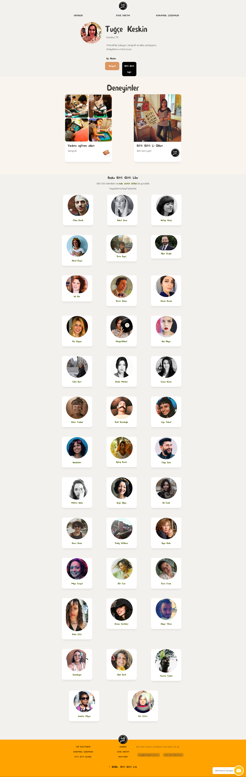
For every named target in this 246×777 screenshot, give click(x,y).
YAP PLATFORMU (83, 747)
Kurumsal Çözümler (167, 15)
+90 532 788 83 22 (173, 755)
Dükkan (123, 747)
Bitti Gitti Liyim (129, 69)
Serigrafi (112, 66)
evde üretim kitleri (128, 183)
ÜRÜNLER (78, 15)
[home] (123, 740)
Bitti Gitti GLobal (83, 757)
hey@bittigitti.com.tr (148, 755)
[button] (78, 15)
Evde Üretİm (123, 15)
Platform (123, 757)
